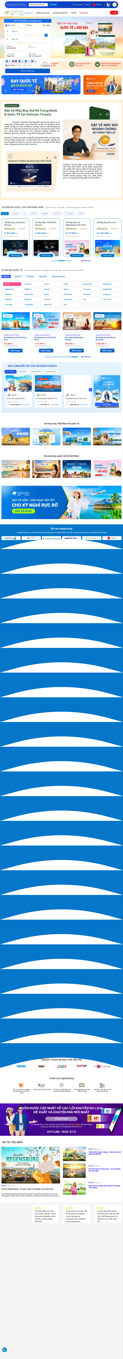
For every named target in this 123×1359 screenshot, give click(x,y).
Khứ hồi (29, 25)
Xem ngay (107, 404)
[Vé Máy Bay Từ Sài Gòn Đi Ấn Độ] (46, 321)
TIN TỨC (73, 13)
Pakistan (8, 294)
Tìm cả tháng (45, 66)
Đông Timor (29, 294)
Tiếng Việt (99, 4)
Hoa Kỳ (4, 213)
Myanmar (28, 299)
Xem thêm (25, 404)
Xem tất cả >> (86, 261)
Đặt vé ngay (15, 255)
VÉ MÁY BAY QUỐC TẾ (60, 13)
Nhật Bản (45, 213)
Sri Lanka (86, 289)
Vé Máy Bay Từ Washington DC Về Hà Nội (107, 470)
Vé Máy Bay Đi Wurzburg (16, 439)
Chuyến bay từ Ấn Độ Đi (11, 335)
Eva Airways (11, 371)
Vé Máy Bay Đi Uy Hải (77, 439)
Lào (84, 299)
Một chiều (11, 25)
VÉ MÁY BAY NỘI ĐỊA (43, 13)
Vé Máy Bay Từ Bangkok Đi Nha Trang (15, 470)
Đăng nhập (79, 4)
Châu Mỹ (30, 276)
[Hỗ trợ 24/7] (109, 4)
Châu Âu (18, 276)
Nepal (66, 289)
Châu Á (6, 276)
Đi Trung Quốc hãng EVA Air (17, 398)
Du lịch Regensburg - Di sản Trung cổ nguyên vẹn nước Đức (27, 1189)
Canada (15, 213)
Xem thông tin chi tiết (16, 442)
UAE (65, 305)
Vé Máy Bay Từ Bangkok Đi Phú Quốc (46, 470)
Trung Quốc (69, 213)
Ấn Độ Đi (7, 316)
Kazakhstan (107, 284)
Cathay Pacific (51, 371)
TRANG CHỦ (29, 13)
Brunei (46, 294)
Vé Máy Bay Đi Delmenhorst (46, 439)
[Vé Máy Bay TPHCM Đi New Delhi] (16, 321)
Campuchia (68, 299)
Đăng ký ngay (61, 1118)
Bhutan (46, 289)
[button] (100, 93)
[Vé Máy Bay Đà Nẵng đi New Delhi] (107, 321)
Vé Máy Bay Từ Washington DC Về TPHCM (77, 470)
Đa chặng (46, 25)
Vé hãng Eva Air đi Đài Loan (46, 398)
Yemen (46, 284)
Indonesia (87, 294)
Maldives (28, 289)
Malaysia (8, 299)
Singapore (107, 294)
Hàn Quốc (57, 213)
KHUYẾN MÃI (84, 13)
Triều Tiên (107, 299)
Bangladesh (107, 289)
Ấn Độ (7, 284)
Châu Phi (42, 276)
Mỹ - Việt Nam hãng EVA (75, 398)
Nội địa (81, 213)
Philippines (68, 294)
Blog (3, 1186)
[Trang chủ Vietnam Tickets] (16, 4)
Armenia (28, 284)
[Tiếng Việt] (94, 4)
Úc (24, 213)
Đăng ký (88, 4)
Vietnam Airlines (36, 371)
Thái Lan (34, 213)
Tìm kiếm (53, 4)
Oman (66, 284)
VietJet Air (22, 371)
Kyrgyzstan (87, 284)
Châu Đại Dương (58, 276)
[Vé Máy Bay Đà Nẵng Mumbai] (77, 321)
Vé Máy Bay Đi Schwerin (107, 439)
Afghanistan (9, 289)
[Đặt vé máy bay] (114, 4)
